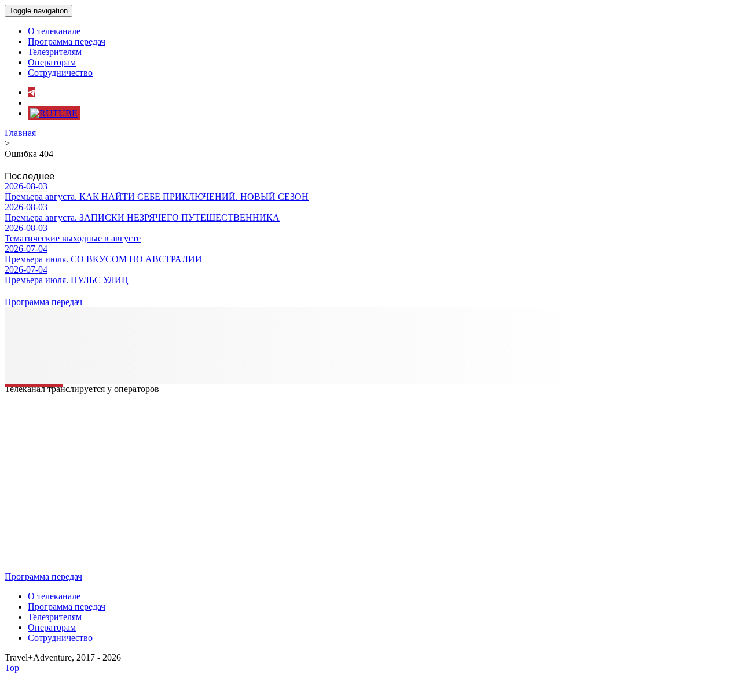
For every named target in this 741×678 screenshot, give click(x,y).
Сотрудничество (60, 73)
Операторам (52, 62)
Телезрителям (55, 52)
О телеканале (54, 31)
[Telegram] (31, 92)
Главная (20, 133)
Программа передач (66, 41)
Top (12, 668)
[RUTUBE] (54, 113)
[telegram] (8, 353)
